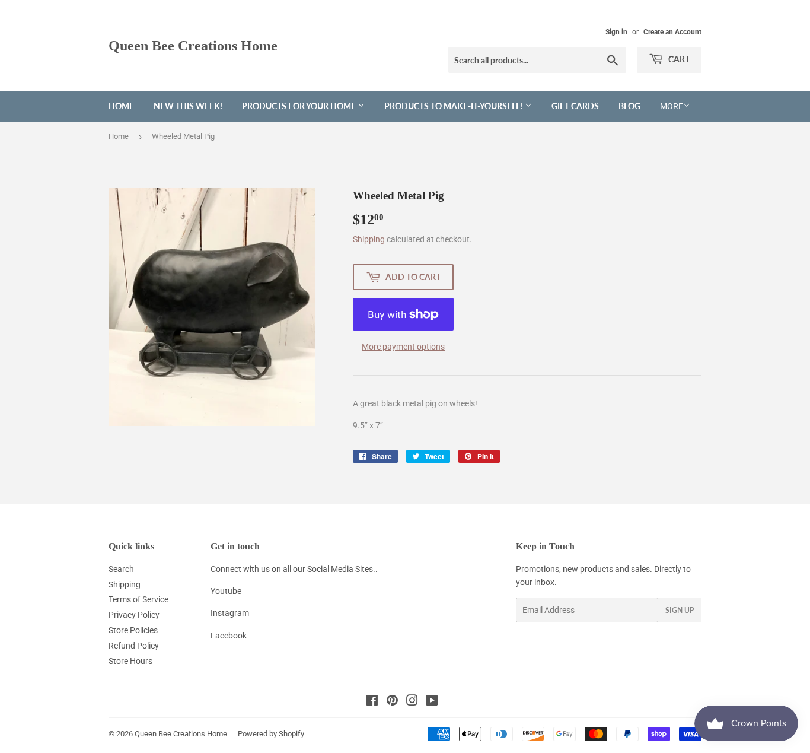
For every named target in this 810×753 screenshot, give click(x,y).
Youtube (226, 591)
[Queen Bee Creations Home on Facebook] (372, 702)
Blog (629, 106)
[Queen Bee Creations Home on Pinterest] (392, 702)
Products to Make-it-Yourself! (454, 106)
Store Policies (133, 630)
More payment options (403, 346)
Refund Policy (134, 645)
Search (121, 569)
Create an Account (672, 32)
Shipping (369, 239)
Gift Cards (575, 106)
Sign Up (679, 610)
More (671, 106)
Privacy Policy (134, 614)
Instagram (230, 613)
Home (121, 106)
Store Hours (130, 661)
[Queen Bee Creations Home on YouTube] (432, 702)
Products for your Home (300, 106)
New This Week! (188, 106)
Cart (678, 59)
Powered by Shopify (271, 733)
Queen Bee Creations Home (193, 45)
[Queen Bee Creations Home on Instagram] (412, 702)
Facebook (229, 635)
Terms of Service (138, 599)
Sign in (616, 32)
